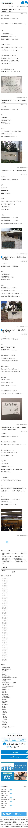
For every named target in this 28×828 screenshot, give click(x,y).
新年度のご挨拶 (4, 795)
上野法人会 (4, 724)
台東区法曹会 (5, 723)
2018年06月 (5, 608)
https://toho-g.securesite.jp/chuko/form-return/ (11, 223)
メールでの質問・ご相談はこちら (14, 757)
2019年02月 (5, 595)
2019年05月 (5, 590)
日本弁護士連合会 (6, 676)
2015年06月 (5, 659)
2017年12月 (5, 618)
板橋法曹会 (4, 687)
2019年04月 (5, 592)
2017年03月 (5, 625)
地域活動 (4, 721)
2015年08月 (5, 655)
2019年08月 (5, 587)
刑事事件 (4, 699)
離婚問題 (4, 691)
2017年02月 (5, 627)
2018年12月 (5, 598)
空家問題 (4, 707)
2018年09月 (5, 603)
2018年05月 (5, 610)
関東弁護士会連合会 (6, 679)
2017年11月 (4, 620)
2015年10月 (5, 652)
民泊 (3, 672)
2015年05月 (5, 660)
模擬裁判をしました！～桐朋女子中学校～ (12, 558)
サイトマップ (21, 822)
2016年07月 (5, 639)
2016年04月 (5, 642)
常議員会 (4, 681)
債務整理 (23, 819)
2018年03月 (5, 613)
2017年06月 (5, 623)
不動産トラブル (5, 696)
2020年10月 (5, 578)
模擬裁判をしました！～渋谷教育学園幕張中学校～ (14, 560)
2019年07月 (5, 588)
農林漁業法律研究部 (6, 669)
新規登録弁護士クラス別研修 (9, 682)
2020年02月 (5, 580)
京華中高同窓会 (5, 684)
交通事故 (4, 702)
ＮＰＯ (3, 706)
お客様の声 (4, 712)
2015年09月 (5, 654)
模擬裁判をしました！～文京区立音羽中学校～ (13, 556)
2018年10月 (5, 602)
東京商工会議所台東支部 (8, 686)
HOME (1, 819)
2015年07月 (5, 657)
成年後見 (4, 674)
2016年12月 (5, 630)
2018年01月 (5, 617)
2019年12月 (5, 582)
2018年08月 (5, 605)
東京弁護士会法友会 (6, 728)
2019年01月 (5, 597)
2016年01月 (5, 647)
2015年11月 (4, 650)
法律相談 (4, 709)
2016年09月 (5, 635)
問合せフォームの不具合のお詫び (8, 799)
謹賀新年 (3, 807)
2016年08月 (5, 637)
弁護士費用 (4, 711)
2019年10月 (5, 585)
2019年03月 (5, 593)
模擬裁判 (5, 717)
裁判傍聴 (5, 719)
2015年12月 (5, 649)
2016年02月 (5, 645)
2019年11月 (4, 583)
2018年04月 (5, 612)
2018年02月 (5, 615)
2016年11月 (4, 632)
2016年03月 (5, 644)
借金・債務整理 (5, 694)
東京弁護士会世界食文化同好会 (9, 677)
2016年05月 (5, 640)
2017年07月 (5, 622)
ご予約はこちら (14, 752)
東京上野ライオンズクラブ (8, 726)
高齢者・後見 (5, 704)
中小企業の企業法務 (6, 697)
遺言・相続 (4, 692)
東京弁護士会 (5, 670)
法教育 (3, 714)
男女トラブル (5, 701)
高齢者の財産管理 (6, 667)
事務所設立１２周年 (5, 791)
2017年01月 (5, 629)
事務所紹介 (6, 819)
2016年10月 (5, 634)
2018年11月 (4, 600)
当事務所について (6, 689)
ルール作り (5, 716)
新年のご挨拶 (4, 803)
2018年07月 (5, 607)
